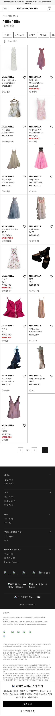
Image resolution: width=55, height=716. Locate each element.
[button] (49, 8)
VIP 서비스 (9, 483)
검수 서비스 (10, 501)
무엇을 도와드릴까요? (13, 532)
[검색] (5, 8)
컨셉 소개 (8, 479)
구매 (6, 493)
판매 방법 (8, 518)
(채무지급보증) (15, 646)
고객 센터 (8, 536)
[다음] (34, 450)
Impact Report (11, 562)
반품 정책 (8, 505)
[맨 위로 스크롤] (45, 450)
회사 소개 (8, 554)
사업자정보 (5, 619)
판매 (6, 514)
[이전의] (20, 450)
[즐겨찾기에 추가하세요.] (24, 77)
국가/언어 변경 (27, 711)
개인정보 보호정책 (26, 605)
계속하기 (27, 704)
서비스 (7, 475)
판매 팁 (7, 522)
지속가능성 (9, 558)
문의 (6, 540)
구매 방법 (8, 497)
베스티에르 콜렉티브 (12, 549)
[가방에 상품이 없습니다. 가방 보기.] (49, 8)
